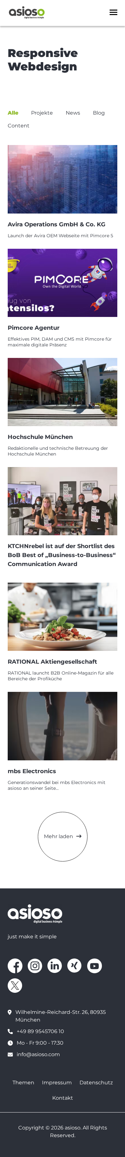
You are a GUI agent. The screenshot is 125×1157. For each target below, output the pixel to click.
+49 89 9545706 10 (40, 1031)
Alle (13, 113)
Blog (99, 113)
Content (18, 126)
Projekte (42, 113)
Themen (23, 1083)
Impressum (57, 1083)
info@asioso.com (38, 1054)
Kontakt (62, 1098)
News (73, 113)
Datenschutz (96, 1083)
